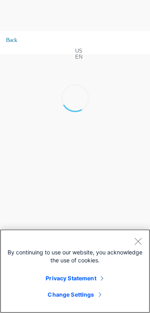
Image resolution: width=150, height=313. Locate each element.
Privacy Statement (71, 278)
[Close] (138, 241)
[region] (75, 271)
